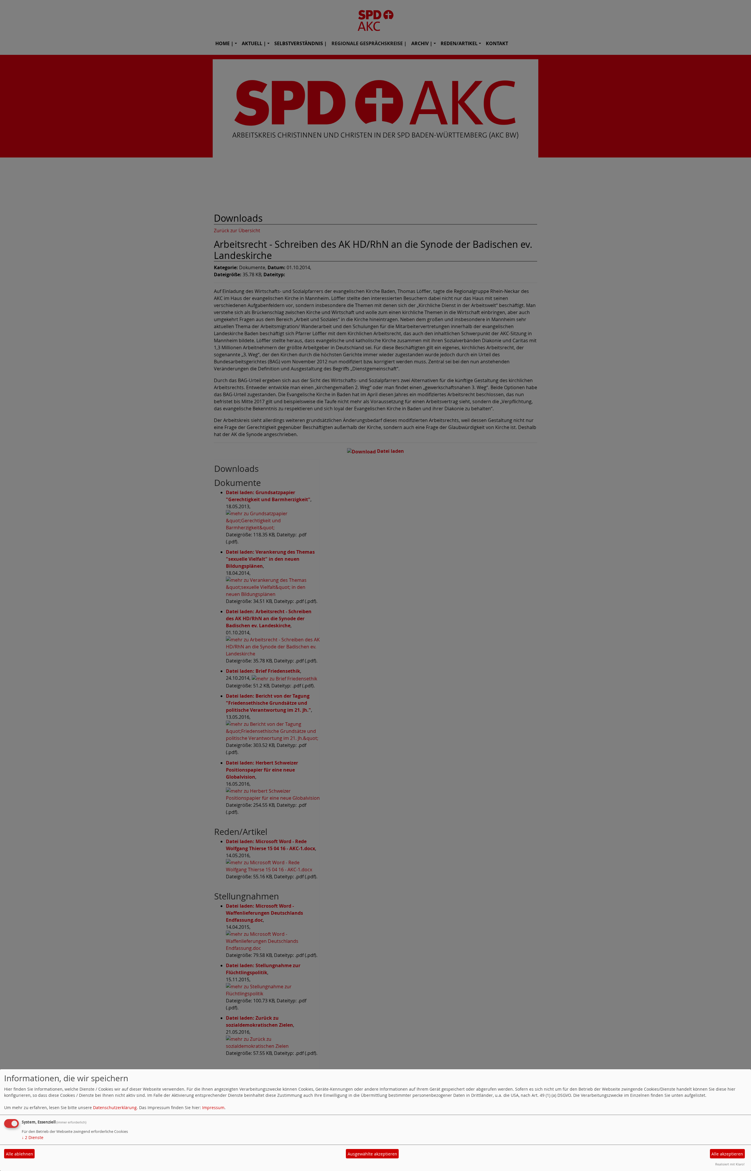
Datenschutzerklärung (115, 1107)
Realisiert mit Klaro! (730, 1164)
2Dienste (32, 1137)
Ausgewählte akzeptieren (372, 1154)
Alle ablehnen (19, 1154)
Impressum (213, 1107)
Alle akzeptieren (727, 1154)
